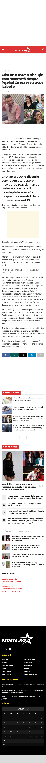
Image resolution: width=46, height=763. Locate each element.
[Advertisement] (23, 23)
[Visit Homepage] (23, 49)
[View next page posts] (25, 437)
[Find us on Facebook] (2, 649)
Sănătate (28, 665)
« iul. (3, 744)
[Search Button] (43, 49)
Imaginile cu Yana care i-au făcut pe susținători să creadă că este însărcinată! (19, 487)
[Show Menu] (3, 49)
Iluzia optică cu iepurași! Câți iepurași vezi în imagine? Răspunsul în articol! (26, 512)
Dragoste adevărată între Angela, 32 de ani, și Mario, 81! (28, 555)
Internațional (29, 659)
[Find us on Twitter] (6, 649)
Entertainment (8, 665)
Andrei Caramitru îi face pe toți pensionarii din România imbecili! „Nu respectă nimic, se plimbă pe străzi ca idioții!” (26, 521)
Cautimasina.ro (7, 586)
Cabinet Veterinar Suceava (12, 589)
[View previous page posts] (21, 437)
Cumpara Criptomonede (11, 581)
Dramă (4, 662)
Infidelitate (6, 674)
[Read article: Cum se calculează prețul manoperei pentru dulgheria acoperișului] (7, 410)
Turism (27, 671)
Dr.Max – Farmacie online (11, 591)
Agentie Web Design (10, 579)
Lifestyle (10, 71)
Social (26, 668)
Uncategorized (30, 674)
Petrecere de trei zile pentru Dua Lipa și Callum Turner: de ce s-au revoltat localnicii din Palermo (28, 418)
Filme (4, 668)
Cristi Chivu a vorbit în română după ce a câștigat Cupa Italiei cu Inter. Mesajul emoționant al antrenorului (28, 427)
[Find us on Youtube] (10, 649)
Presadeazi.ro (7, 584)
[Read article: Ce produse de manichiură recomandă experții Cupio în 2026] (7, 400)
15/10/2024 (5, 91)
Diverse (5, 659)
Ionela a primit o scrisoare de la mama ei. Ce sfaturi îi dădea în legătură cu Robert (25, 497)
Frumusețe (6, 671)
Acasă (4, 71)
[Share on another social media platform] (40, 355)
